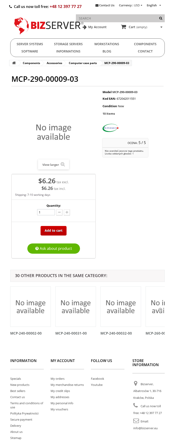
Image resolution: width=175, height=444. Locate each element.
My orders (57, 379)
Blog (107, 51)
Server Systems (30, 44)
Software (29, 51)
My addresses (60, 397)
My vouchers (59, 409)
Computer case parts (83, 63)
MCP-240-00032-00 (116, 333)
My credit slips (60, 391)
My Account (97, 27)
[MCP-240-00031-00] (75, 306)
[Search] (161, 18)
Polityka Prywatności (24, 413)
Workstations (106, 44)
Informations (68, 51)
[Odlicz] (59, 212)
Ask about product (55, 248)
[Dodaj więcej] (67, 212)
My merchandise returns (67, 385)
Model (107, 92)
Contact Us (106, 5)
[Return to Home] (14, 63)
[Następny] (160, 309)
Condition (110, 106)
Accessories (54, 63)
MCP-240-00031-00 (71, 333)
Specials (15, 379)
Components (145, 44)
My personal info (62, 403)
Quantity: (53, 205)
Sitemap (15, 438)
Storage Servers (68, 44)
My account (63, 360)
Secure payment (21, 419)
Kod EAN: (109, 99)
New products (19, 385)
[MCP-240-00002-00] (30, 306)
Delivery (15, 426)
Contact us (17, 397)
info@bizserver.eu (145, 428)
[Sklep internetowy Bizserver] (49, 36)
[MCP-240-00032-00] (120, 306)
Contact (145, 51)
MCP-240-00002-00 (26, 333)
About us (16, 432)
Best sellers (17, 391)
